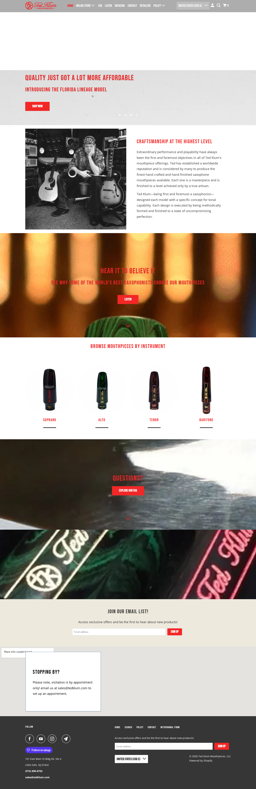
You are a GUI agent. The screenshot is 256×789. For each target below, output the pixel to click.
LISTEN (108, 6)
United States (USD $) (190, 6)
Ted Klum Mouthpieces (211, 756)
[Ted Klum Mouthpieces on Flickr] (60, 738)
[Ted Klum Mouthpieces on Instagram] (53, 738)
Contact (132, 6)
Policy (157, 6)
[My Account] (213, 5)
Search (128, 727)
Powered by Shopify (200, 760)
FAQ (100, 6)
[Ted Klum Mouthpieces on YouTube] (42, 738)
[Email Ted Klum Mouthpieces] (67, 738)
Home (70, 6)
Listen (128, 299)
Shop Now (37, 106)
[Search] (219, 5)
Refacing (120, 6)
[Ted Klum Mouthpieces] (41, 5)
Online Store (83, 6)
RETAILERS (145, 6)
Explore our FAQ (128, 491)
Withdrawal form (170, 727)
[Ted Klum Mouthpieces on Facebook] (30, 738)
